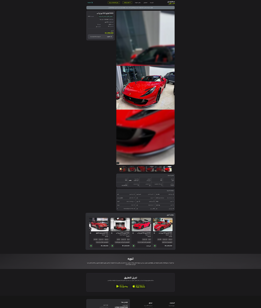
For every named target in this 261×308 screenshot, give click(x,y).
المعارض (145, 2)
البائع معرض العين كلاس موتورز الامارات (122, 242)
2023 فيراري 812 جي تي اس (165, 233)
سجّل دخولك (138, 2)
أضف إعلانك (127, 2)
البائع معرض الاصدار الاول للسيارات (144, 242)
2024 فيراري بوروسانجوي (102, 233)
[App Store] (138, 286)
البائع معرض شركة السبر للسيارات (102, 242)
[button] (121, 169)
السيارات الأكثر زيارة (148, 305)
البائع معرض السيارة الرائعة (167, 242)
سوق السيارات (172, 305)
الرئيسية (151, 2)
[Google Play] (122, 286)
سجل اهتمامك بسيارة (114, 2)
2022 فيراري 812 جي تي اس (122, 233)
